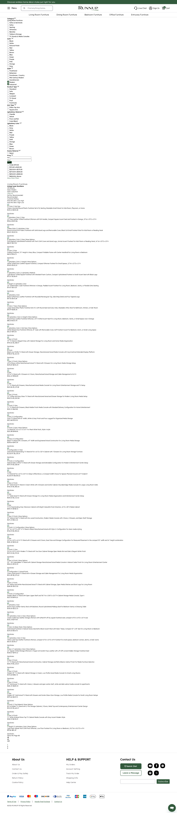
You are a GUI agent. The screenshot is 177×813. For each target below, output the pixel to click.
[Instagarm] (162, 765)
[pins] (150, 773)
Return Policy (17, 778)
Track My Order (72, 773)
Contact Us (17, 769)
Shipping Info (72, 778)
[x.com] (156, 773)
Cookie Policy (17, 782)
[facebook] (156, 765)
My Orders (70, 764)
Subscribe (163, 781)
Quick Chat (132, 766)
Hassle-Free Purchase (42, 802)
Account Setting (73, 769)
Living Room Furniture (17, 184)
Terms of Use (11, 802)
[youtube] (150, 765)
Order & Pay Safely (20, 773)
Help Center (71, 782)
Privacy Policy (25, 802)
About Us (16, 764)
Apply (9, 162)
